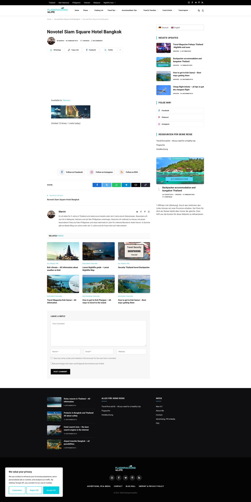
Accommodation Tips (129, 10)
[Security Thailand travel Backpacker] (134, 251)
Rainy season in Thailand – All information (77, 400)
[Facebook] (38, 79)
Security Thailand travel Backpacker (134, 267)
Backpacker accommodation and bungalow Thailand (187, 59)
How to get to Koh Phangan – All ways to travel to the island (96, 301)
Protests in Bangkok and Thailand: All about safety (79, 414)
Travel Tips (111, 10)
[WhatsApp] (38, 68)
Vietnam (87, 3)
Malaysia (96, 3)
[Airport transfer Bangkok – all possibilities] (54, 444)
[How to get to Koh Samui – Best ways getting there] (134, 284)
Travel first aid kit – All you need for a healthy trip (175, 141)
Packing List (99, 10)
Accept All (51, 490)
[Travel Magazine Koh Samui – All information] (63, 284)
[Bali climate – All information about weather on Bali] (63, 251)
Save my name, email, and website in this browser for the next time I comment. (85, 358)
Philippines (76, 3)
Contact (159, 415)
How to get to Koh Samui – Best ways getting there (132, 301)
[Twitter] (38, 85)
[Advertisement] (98, 79)
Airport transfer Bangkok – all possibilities (77, 442)
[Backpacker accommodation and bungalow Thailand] (163, 62)
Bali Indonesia (64, 3)
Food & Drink (167, 10)
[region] (34, 482)
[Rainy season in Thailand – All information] (54, 402)
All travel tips (52, 263)
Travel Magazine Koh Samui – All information (61, 301)
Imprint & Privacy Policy (151, 486)
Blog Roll (131, 486)
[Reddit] (38, 91)
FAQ (157, 423)
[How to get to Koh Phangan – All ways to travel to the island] (98, 284)
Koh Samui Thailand (89, 263)
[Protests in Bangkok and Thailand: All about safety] (54, 416)
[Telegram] (38, 74)
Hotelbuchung (162, 149)
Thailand (52, 3)
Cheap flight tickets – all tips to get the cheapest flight (188, 88)
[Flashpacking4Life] (57, 10)
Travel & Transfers (149, 10)
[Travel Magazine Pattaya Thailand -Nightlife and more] (163, 48)
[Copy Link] (38, 102)
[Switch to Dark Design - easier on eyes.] (202, 10)
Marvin (61, 40)
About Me (160, 411)
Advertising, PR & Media (165, 419)
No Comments (97, 40)
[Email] (38, 97)
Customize (17, 490)
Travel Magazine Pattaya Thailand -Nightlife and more (188, 45)
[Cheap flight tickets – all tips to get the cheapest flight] (163, 90)
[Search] (198, 10)
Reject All (34, 490)
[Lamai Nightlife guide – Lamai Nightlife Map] (98, 251)
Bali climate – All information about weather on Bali (62, 268)
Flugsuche (160, 145)
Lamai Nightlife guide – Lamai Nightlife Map (95, 268)
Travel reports (183, 10)
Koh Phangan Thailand (91, 296)
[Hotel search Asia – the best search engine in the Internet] (54, 430)
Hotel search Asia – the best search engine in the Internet (76, 428)
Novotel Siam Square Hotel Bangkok (67, 19)
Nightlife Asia (108, 3)
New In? (159, 406)
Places (85, 10)
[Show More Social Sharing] (120, 50)
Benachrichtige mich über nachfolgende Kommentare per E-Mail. (78, 364)
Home (77, 10)
